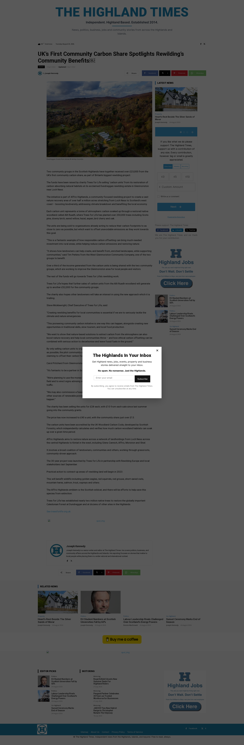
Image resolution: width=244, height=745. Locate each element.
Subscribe (142, 378)
